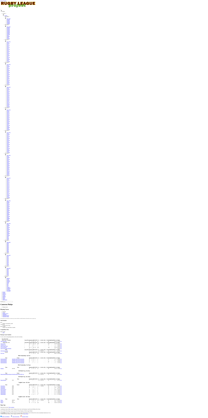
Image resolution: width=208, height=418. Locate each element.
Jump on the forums (15, 416)
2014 (8, 260)
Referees (4, 296)
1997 (8, 237)
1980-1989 (7, 198)
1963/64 (8, 163)
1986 (8, 213)
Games (4, 312)
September (9, 288)
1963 (8, 162)
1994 (8, 232)
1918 (8, 58)
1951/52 (8, 136)
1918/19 (8, 59)
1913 (8, 48)
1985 (8, 211)
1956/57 (8, 146)
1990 (8, 224)
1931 (8, 90)
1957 (8, 147)
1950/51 (8, 134)
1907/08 (8, 34)
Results (4, 292)
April (8, 283)
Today (8, 279)
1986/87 (8, 214)
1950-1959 (7, 130)
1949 (8, 128)
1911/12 (8, 45)
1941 (8, 112)
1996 (8, 236)
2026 (8, 275)
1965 (8, 166)
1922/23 (8, 70)
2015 (8, 261)
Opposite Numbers (6, 315)
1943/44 (8, 117)
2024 (8, 273)
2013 (8, 259)
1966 (8, 168)
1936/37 (8, 100)
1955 (8, 143)
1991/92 (8, 227)
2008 (8, 251)
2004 (8, 247)
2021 (8, 270)
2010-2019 (7, 253)
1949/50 (8, 129)
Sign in (1, 0)
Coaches (4, 295)
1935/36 (8, 98)
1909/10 (8, 38)
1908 (8, 35)
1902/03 (8, 29)
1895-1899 (7, 16)
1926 (8, 77)
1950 (8, 133)
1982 (8, 205)
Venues (4, 298)
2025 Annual (5, 299)
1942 (8, 114)
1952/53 (8, 138)
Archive (4, 13)
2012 (8, 258)
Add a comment (11, 407)
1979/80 (8, 197)
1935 (8, 97)
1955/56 (8, 144)
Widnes (2, 402)
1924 (8, 73)
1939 (8, 105)
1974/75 (8, 187)
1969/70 (8, 174)
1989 (8, 219)
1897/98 (8, 21)
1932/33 (8, 93)
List (61, 341)
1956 (8, 145)
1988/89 (8, 218)
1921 (8, 67)
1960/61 (8, 157)
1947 (8, 124)
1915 (8, 52)
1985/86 (8, 212)
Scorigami (4, 293)
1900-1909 (7, 24)
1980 (8, 201)
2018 (8, 264)
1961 (8, 158)
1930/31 (8, 89)
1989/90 (8, 220)
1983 (8, 207)
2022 (8, 271)
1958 (8, 149)
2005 (8, 248)
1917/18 (8, 57)
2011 (8, 257)
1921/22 (8, 68)
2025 (8, 274)
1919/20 (8, 61)
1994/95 (8, 233)
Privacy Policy (25, 413)
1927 (8, 79)
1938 (8, 103)
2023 (8, 272)
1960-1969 (7, 153)
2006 (8, 249)
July (7, 286)
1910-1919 (7, 39)
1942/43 (8, 115)
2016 (8, 262)
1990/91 (8, 225)
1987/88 (8, 216)
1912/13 (8, 47)
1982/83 (8, 206)
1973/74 (8, 185)
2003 (8, 246)
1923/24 (8, 72)
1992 (8, 228)
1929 (8, 83)
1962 (8, 160)
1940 (8, 110)
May (8, 284)
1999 (8, 239)
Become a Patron (25, 416)
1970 (8, 179)
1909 (8, 37)
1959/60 (8, 152)
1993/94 (8, 231)
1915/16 (8, 53)
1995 (8, 234)
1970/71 (8, 180)
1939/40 (8, 106)
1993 (8, 230)
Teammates (4, 314)
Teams (4, 297)
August (8, 287)
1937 (8, 101)
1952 (8, 137)
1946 (8, 122)
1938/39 (8, 104)
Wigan (2, 400)
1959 (8, 151)
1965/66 (8, 167)
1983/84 (8, 208)
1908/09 (8, 36)
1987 (8, 215)
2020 (8, 269)
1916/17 (8, 55)
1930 (8, 88)
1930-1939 (7, 85)
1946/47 (8, 123)
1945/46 (8, 121)
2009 (8, 252)
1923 (8, 71)
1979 (8, 196)
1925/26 (8, 76)
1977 (8, 192)
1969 (8, 173)
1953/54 (8, 140)
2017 (8, 263)
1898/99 (8, 22)
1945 (8, 120)
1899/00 (8, 23)
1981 (8, 203)
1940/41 (8, 111)
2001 (8, 244)
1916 (8, 54)
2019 (8, 265)
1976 (8, 190)
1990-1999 (7, 221)
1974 (8, 186)
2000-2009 (7, 240)
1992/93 (8, 229)
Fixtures (4, 291)
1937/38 (8, 102)
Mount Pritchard (3, 380)
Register (4, 0)
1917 (8, 56)
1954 (8, 141)
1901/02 (8, 28)
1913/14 (8, 49)
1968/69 (8, 172)
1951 (8, 135)
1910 (8, 42)
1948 (8, 126)
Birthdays (6, 276)
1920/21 (8, 66)
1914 (8, 50)
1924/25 (8, 74)
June (8, 285)
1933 (8, 94)
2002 (8, 245)
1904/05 (8, 31)
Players (4, 294)
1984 (8, 209)
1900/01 (8, 27)
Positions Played (5, 313)
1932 (8, 92)
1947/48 (8, 125)
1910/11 (8, 43)
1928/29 (8, 82)
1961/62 (8, 159)
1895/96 (8, 19)
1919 (8, 60)
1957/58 (8, 148)
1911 (8, 44)
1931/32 (8, 91)
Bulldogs (2, 368)
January (8, 280)
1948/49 (8, 127)
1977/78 (8, 193)
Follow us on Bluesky (6, 416)
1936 (8, 99)
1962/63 (8, 161)
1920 (8, 65)
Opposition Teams (6, 316)
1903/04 (8, 30)
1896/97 (8, 20)
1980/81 (8, 202)
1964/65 (8, 165)
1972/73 (8, 183)
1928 (8, 81)
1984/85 (8, 210)
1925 (8, 75)
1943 (8, 116)
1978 (8, 194)
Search (1, 301)
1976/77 (8, 191)
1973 (8, 184)
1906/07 (8, 33)
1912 (8, 46)
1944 (8, 118)
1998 (8, 238)
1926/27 (8, 78)
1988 (8, 217)
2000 (8, 243)
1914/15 (8, 51)
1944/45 (8, 119)
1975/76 (8, 189)
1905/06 (8, 32)
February (8, 281)
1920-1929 (7, 62)
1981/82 (8, 204)
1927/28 (8, 80)
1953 (8, 139)
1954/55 (8, 142)
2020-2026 (7, 266)
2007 (8, 250)
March (8, 282)
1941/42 (8, 113)
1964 (8, 164)
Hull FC (2, 401)
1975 (8, 188)
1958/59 (8, 150)
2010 (8, 256)
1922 (8, 69)
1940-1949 (7, 107)
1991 (8, 226)
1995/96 (8, 235)
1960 (8, 156)
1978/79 (8, 195)
